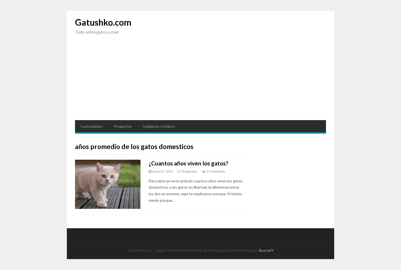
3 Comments (216, 171)
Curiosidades (91, 126)
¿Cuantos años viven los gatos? (188, 163)
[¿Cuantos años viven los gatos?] (107, 184)
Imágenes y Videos (159, 126)
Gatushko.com (103, 22)
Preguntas (123, 126)
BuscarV (266, 250)
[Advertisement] (200, 82)
